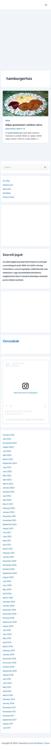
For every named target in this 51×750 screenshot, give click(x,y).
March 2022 (8, 504)
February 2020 (9, 602)
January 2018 (8, 703)
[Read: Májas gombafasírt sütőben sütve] (25, 103)
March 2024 (8, 459)
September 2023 (10, 463)
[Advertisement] (25, 36)
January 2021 (8, 557)
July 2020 (7, 581)
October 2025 (8, 435)
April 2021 (7, 545)
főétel (7, 120)
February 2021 (9, 553)
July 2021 (7, 532)
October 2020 (8, 569)
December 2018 (9, 659)
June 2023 (7, 471)
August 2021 (8, 528)
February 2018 (9, 699)
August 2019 (8, 626)
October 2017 (8, 716)
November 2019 (9, 614)
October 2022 (8, 492)
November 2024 (9, 443)
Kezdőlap (7, 193)
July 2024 (7, 451)
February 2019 (9, 650)
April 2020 (7, 593)
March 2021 (8, 549)
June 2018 (7, 683)
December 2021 (9, 516)
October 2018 (8, 667)
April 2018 (7, 691)
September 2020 (10, 573)
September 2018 (10, 671)
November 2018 (9, 663)
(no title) (6, 181)
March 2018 (8, 695)
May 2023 (7, 475)
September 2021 (10, 524)
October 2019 (8, 618)
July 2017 (7, 728)
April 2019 (7, 642)
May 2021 (7, 541)
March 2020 (8, 598)
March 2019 (8, 646)
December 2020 (9, 561)
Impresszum (8, 185)
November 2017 (9, 711)
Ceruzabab (11, 341)
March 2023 (8, 484)
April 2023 (7, 480)
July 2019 (7, 630)
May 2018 (7, 687)
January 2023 (8, 488)
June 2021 (7, 536)
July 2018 (7, 679)
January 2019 (8, 654)
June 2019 (7, 634)
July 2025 (7, 439)
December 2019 (9, 610)
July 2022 (7, 496)
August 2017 (8, 724)
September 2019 (10, 622)
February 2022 (9, 508)
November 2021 (9, 520)
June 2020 (7, 585)
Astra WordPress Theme (39, 743)
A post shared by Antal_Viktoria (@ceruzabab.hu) (25, 420)
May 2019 (7, 638)
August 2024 (8, 447)
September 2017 (9, 720)
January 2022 (8, 512)
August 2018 (8, 675)
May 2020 (7, 589)
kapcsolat (7, 189)
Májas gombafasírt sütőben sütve (23, 124)
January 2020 (8, 606)
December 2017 (9, 707)
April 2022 (7, 500)
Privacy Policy (8, 197)
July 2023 (7, 467)
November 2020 (9, 565)
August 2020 (8, 577)
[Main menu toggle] (46, 5)
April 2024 (7, 455)
